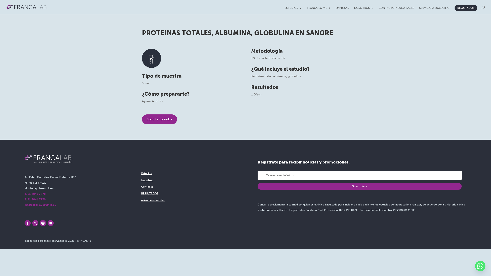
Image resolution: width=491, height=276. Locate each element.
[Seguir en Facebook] (28, 223)
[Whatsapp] (480, 266)
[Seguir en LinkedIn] (51, 223)
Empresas (342, 8)
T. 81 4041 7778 (35, 194)
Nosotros (362, 8)
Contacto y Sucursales (396, 8)
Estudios (291, 8)
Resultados (466, 8)
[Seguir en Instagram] (43, 223)
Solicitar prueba (159, 119)
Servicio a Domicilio (434, 8)
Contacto (147, 186)
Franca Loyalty (318, 8)
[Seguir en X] (35, 223)
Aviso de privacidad (153, 200)
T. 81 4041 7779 (35, 199)
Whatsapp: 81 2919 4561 (40, 204)
